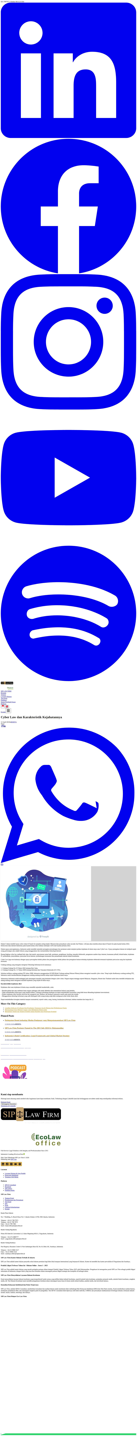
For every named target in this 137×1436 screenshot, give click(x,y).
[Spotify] (68, 680)
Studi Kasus (12, 702)
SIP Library (8, 1223)
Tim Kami (4, 698)
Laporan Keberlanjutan (12, 1242)
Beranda (3, 693)
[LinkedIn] (68, 137)
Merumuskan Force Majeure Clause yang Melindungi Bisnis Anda (26, 1010)
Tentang (3, 695)
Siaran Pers (4, 702)
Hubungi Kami (5, 1137)
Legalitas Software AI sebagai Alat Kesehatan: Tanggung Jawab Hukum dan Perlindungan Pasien (36, 1008)
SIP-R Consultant (10, 1219)
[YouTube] (68, 545)
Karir (6, 1240)
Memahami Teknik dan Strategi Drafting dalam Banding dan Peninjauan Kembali (30, 1011)
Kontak (3, 712)
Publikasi (4, 700)
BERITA (14, 722)
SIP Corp (14, 1194)
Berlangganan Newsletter (9, 1138)
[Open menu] (8, 710)
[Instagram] (68, 409)
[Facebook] (68, 273)
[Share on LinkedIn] (4, 727)
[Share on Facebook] (2, 727)
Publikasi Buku (10, 1225)
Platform (3, 704)
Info (6, 1238)
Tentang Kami (9, 1233)
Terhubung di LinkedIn (8, 1140)
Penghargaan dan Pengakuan (14, 1235)
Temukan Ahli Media (11, 1212)
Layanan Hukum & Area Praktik (15, 1208)
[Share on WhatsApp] (68, 862)
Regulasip (8, 1221)
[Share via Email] (2, 865)
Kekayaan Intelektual (11, 1210)
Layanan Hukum (6, 696)
